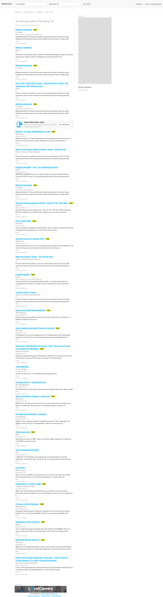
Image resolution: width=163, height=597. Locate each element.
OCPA (18, 89)
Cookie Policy (45, 596)
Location (18, 12)
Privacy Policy (56, 596)
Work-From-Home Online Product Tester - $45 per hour (41, 149)
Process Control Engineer (27, 504)
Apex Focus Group (22, 351)
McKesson (19, 134)
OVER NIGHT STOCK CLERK (28, 484)
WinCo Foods (20, 470)
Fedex (18, 277)
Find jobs (139, 4)
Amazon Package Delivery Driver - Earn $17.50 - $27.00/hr (42, 203)
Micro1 (18, 50)
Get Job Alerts (64, 124)
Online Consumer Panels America (28, 152)
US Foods (19, 542)
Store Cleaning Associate (27, 450)
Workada (19, 331)
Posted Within (28, 12)
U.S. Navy (19, 32)
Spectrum (19, 223)
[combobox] (64, 4)
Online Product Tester (26, 292)
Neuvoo (55, 594)
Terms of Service (34, 596)
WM (17, 435)
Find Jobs (86, 4)
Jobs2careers (45, 594)
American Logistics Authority (26, 563)
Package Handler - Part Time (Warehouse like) (37, 167)
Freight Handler (23, 274)
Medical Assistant (24, 30)
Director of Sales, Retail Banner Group (33, 131)
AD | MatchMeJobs (22, 385)
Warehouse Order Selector (28, 522)
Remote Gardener (24, 47)
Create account (156, 4)
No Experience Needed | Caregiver (31, 414)
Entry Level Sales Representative (30, 310)
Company (39, 12)
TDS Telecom (21, 313)
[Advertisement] (95, 50)
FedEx (18, 170)
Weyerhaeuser (21, 507)
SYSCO (18, 524)
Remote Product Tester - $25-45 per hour (34, 256)
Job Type (49, 12)
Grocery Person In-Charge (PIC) (30, 239)
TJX (17, 452)
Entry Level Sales (23, 221)
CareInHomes (21, 417)
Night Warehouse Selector (28, 540)
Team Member (22, 366)
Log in (147, 4)
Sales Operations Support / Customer (33, 396)
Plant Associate (23, 432)
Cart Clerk (20, 468)
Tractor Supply (21, 369)
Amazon (19, 205)
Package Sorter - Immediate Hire (31, 382)
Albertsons (20, 241)
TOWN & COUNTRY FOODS (25, 486)
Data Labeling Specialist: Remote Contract (35, 328)
